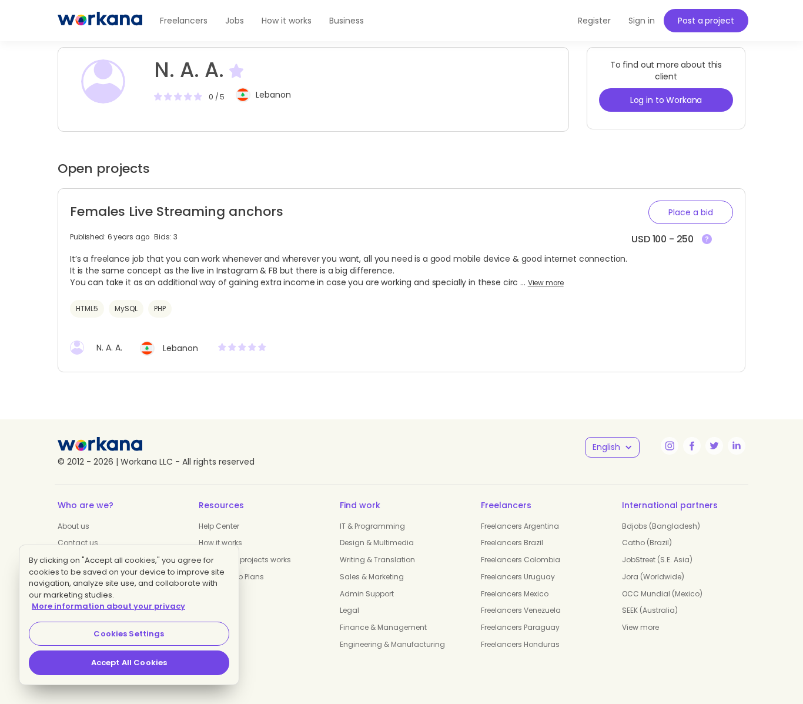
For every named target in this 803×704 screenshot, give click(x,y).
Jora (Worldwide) (653, 577)
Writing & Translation (377, 560)
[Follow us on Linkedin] (736, 446)
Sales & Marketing (372, 577)
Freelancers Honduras (520, 644)
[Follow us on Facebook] (692, 446)
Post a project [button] (706, 20)
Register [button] (594, 20)
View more (546, 283)
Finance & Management (383, 627)
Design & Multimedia (377, 543)
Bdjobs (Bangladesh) (661, 526)
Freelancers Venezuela (521, 610)
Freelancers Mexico (514, 594)
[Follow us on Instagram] (669, 446)
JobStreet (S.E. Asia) (657, 560)
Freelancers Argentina (520, 526)
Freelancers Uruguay (518, 577)
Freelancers (184, 20)
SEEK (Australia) (650, 610)
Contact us (78, 543)
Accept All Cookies (129, 662)
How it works (287, 20)
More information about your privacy (108, 606)
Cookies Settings (128, 633)
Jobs (234, 20)
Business (346, 20)
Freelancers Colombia (520, 560)
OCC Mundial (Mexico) (662, 594)
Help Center (219, 526)
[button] (690, 212)
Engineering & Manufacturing (392, 644)
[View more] (706, 239)
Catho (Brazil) (647, 543)
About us (73, 526)
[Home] (100, 20)
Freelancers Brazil (512, 543)
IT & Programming (372, 526)
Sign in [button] (641, 20)
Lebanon (273, 95)
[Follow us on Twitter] (714, 446)
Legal (349, 610)
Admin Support (367, 594)
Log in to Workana (666, 100)
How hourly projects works (245, 560)
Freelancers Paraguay (520, 627)
